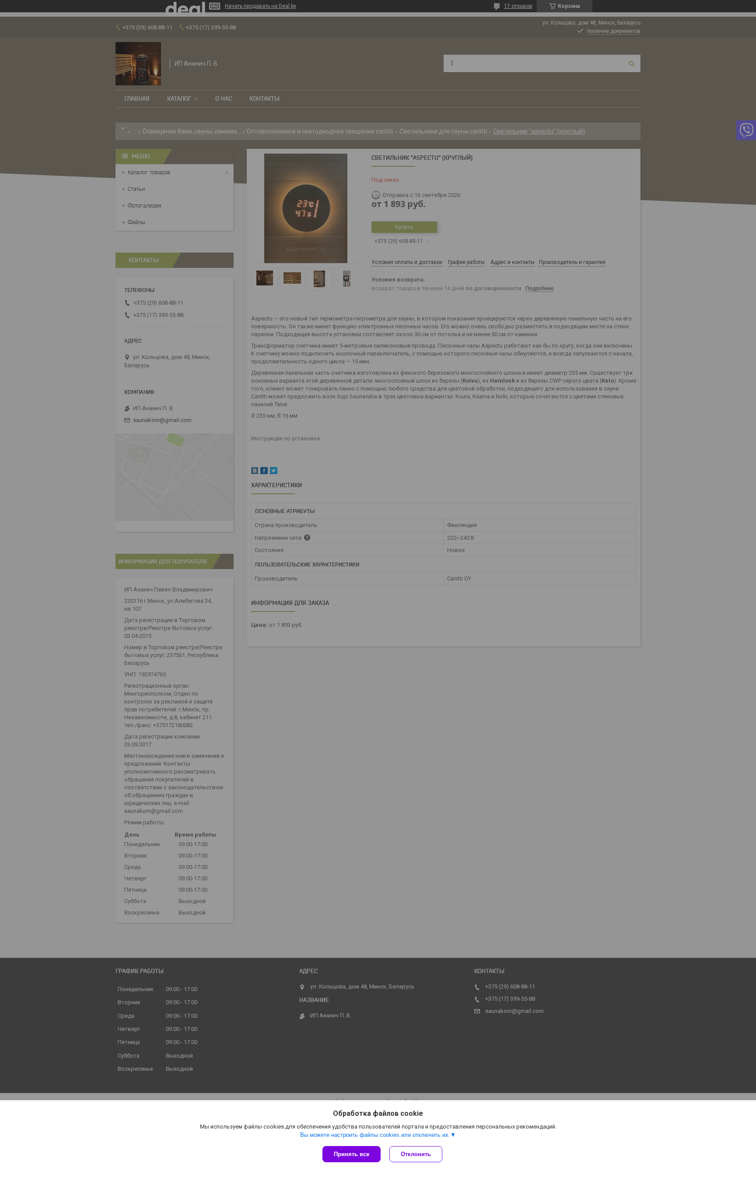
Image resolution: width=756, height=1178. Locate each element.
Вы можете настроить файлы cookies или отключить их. (375, 1135)
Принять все (351, 1154)
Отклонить (416, 1154)
